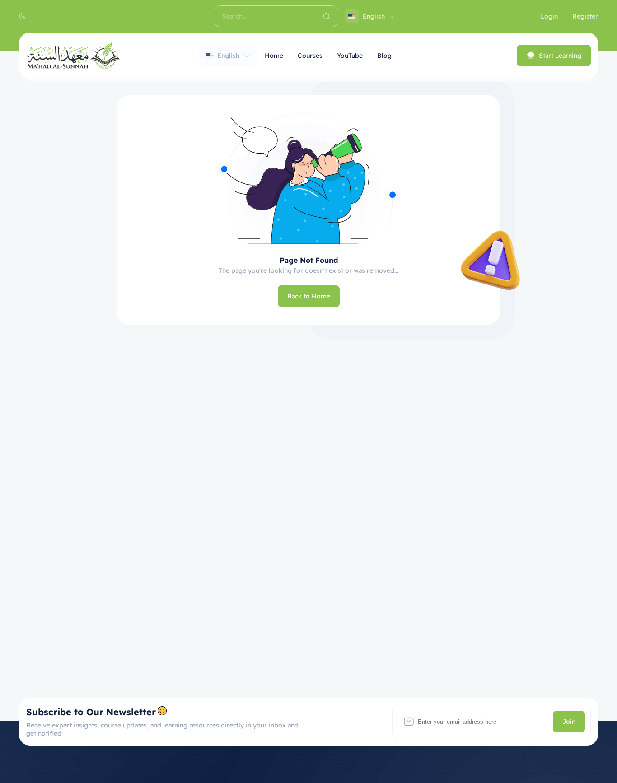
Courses (310, 55)
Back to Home (308, 296)
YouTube (350, 55)
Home (274, 55)
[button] (22, 16)
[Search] (326, 16)
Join (568, 722)
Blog (384, 55)
